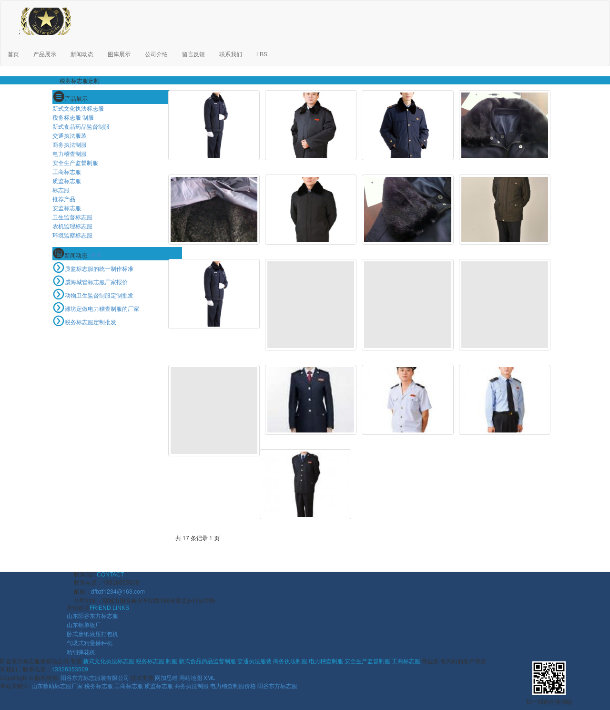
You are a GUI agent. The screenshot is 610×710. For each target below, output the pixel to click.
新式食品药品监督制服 (81, 126)
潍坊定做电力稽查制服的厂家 (102, 308)
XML (209, 677)
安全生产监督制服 (75, 162)
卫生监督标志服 (72, 217)
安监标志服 (66, 208)
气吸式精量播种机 (89, 642)
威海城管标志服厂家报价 (96, 282)
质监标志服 (66, 180)
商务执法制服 (69, 144)
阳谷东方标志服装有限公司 (95, 677)
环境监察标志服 (72, 235)
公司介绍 (156, 54)
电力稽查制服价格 (233, 685)
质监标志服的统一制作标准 (99, 268)
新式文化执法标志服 (78, 108)
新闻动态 (82, 54)
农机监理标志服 (72, 226)
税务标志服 (98, 685)
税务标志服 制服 (73, 117)
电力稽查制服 (69, 153)
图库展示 (119, 54)
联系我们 (230, 54)
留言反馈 (193, 54)
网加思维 (166, 677)
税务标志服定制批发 (90, 322)
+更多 (94, 255)
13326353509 (69, 669)
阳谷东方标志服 (277, 685)
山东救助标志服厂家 (57, 685)
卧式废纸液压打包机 (92, 633)
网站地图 (190, 677)
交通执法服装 (69, 135)
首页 (13, 54)
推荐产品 (63, 199)
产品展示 (44, 54)
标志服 (61, 189)
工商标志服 (66, 171)
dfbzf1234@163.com (118, 591)
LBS (261, 54)
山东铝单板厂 (84, 624)
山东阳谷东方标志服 (92, 615)
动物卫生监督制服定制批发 (99, 295)
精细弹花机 (81, 652)
